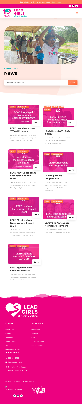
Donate (8, 345)
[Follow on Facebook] (69, 6)
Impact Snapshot (37, 341)
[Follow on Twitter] (73, 6)
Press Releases (22, 106)
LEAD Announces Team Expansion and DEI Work (23, 176)
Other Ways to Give (13, 349)
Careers (8, 333)
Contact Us (10, 329)
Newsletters (35, 329)
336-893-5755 (13, 358)
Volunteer (9, 337)
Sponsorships (11, 341)
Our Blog (34, 333)
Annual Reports (37, 345)
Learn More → (57, 2)
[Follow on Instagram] (76, 6)
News (12, 106)
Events (48, 106)
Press (33, 337)
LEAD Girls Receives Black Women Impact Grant (22, 223)
